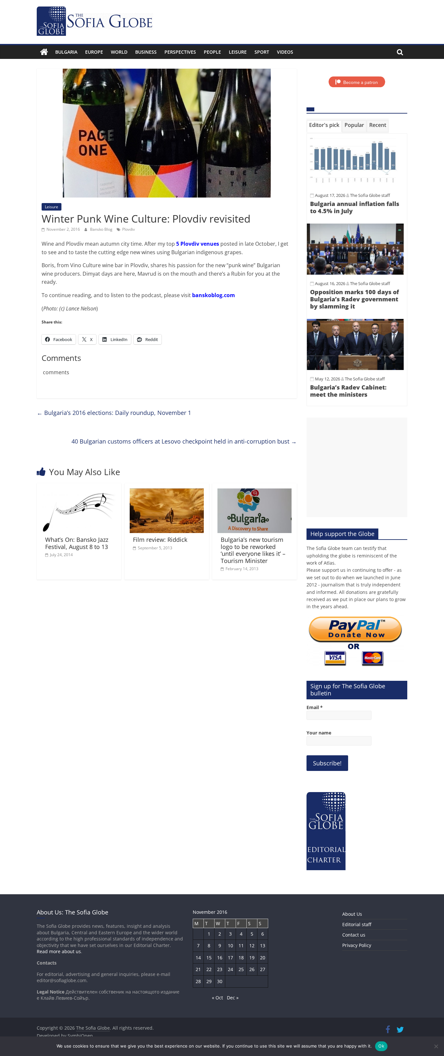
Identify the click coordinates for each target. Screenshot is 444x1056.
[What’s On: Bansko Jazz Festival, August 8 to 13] (79, 492)
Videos (285, 52)
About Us (352, 914)
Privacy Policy (356, 945)
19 (252, 957)
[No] (436, 1046)
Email (315, 707)
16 (219, 957)
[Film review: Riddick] (167, 492)
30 (219, 981)
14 (198, 957)
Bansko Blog (101, 229)
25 (241, 969)
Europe (94, 52)
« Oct (217, 997)
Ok (381, 1046)
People (212, 52)
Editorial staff (356, 924)
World (119, 52)
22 (209, 969)
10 (230, 945)
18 (241, 957)
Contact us (353, 935)
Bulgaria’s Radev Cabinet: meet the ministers (348, 390)
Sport (262, 52)
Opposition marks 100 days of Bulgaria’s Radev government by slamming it (354, 299)
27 (262, 969)
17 (230, 957)
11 (241, 945)
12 (252, 945)
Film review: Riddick (160, 539)
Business (146, 52)
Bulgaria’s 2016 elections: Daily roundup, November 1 (114, 413)
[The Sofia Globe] (44, 52)
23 (219, 969)
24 (230, 969)
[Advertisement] (357, 467)
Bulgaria (66, 52)
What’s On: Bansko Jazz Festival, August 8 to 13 (76, 543)
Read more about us (59, 951)
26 (252, 969)
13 (262, 945)
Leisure (238, 52)
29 (209, 981)
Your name (319, 733)
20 (262, 957)
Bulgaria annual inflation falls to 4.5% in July (354, 207)
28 (198, 981)
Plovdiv (128, 229)
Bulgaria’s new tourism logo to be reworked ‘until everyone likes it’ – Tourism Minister (253, 550)
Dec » (233, 997)
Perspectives (180, 52)
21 (198, 969)
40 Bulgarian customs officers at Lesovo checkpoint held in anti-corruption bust (184, 441)
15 (209, 957)
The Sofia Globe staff (370, 195)
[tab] (324, 126)
